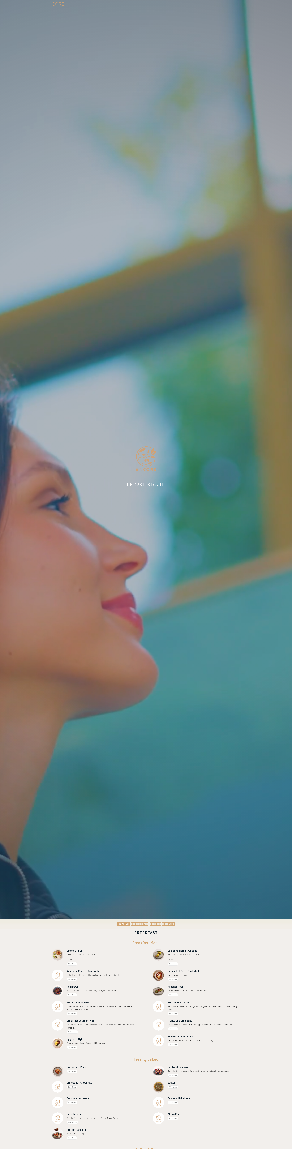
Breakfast (124, 924)
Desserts (155, 924)
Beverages (168, 924)
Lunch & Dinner (139, 924)
